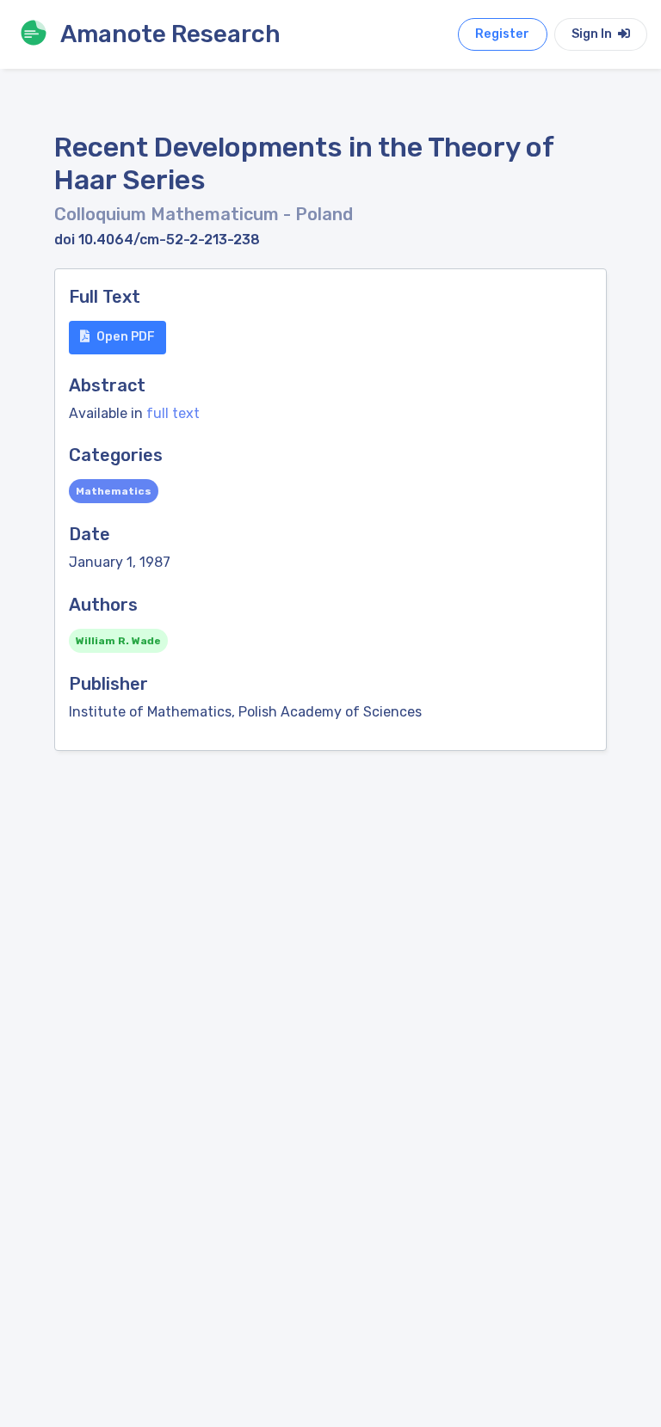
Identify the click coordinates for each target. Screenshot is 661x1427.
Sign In (593, 34)
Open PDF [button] (125, 336)
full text (173, 413)
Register (502, 34)
